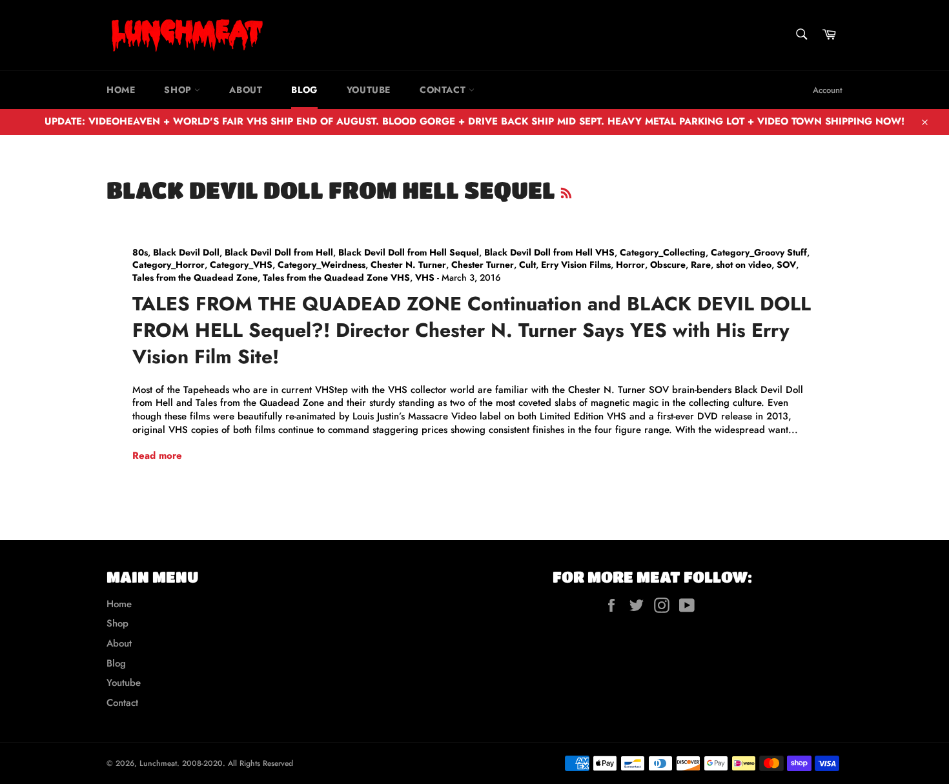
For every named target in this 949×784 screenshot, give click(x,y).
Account (827, 90)
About (245, 89)
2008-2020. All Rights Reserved (237, 763)
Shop (179, 89)
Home (121, 89)
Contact (444, 89)
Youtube (369, 89)
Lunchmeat (158, 763)
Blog (304, 89)
